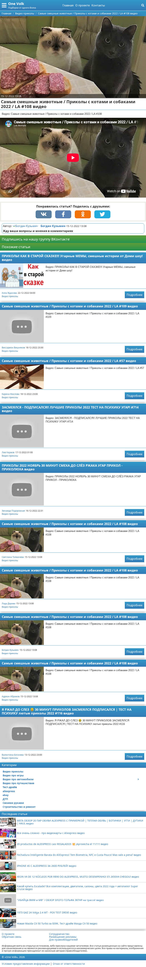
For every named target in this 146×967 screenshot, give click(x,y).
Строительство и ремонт (19, 806)
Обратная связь (11, 936)
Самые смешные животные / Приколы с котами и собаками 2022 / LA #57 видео (69, 361)
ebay (6, 795)
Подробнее (134, 295)
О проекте (82, 5)
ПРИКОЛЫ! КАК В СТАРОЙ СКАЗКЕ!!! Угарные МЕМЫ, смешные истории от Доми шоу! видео (72, 258)
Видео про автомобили (18, 779)
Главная (68, 5)
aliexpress (9, 791)
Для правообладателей (63, 939)
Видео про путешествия (18, 783)
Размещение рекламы (62, 936)
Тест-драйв (10, 787)
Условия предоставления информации (26, 963)
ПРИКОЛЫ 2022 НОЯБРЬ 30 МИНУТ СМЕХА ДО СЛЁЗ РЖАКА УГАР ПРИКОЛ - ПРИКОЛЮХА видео (62, 467)
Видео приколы (10, 296)
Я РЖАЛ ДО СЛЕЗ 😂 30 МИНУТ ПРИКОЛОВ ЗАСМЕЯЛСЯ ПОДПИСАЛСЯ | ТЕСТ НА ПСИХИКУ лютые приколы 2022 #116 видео (66, 711)
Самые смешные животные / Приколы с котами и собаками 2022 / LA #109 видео (70, 306)
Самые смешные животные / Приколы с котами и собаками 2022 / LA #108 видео (70, 524)
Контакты (98, 5)
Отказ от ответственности (69, 963)
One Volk (16, 3)
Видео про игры (13, 775)
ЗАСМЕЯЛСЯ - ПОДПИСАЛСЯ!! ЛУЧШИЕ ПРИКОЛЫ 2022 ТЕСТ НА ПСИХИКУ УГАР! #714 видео (70, 409)
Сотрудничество (59, 934)
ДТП (5, 799)
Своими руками (13, 803)
